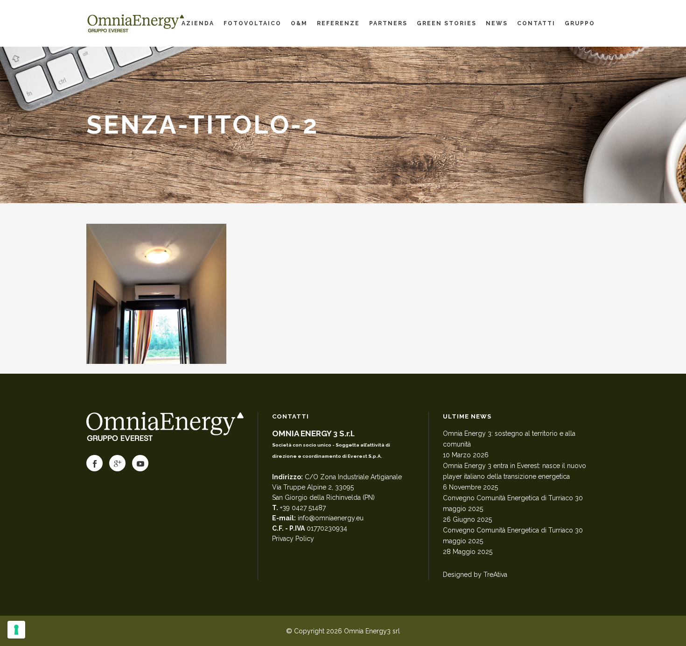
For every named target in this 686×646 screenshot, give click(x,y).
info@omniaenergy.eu (331, 518)
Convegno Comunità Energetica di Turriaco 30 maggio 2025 (513, 503)
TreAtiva (495, 574)
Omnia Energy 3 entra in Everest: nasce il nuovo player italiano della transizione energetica (514, 471)
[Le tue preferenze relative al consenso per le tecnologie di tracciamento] (16, 630)
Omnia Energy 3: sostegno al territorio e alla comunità (509, 439)
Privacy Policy (293, 538)
